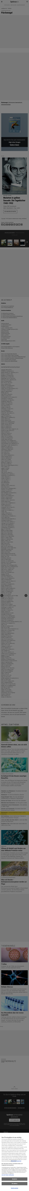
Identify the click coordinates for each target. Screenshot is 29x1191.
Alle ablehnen (14, 1183)
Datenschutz (13, 1161)
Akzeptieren (14, 1179)
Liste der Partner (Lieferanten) (8, 1175)
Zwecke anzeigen (14, 1188)
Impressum (19, 1161)
